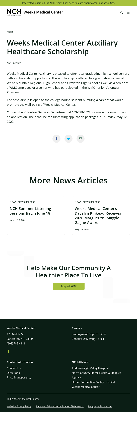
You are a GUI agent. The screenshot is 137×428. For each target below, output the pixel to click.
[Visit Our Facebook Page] (8, 351)
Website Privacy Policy (19, 406)
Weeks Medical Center (86, 387)
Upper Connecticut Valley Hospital (93, 382)
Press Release (26, 202)
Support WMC (69, 286)
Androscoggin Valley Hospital (90, 368)
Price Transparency (19, 377)
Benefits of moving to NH (88, 339)
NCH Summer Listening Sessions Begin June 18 (30, 211)
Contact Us (14, 368)
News (10, 31)
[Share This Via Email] (81, 139)
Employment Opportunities (89, 334)
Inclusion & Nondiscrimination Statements (60, 406)
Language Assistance (100, 406)
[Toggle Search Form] (121, 13)
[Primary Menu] (128, 13)
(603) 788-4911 (16, 343)
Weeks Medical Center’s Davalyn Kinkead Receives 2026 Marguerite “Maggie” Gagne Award (98, 215)
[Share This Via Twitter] (68, 139)
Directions (13, 373)
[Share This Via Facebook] (56, 139)
